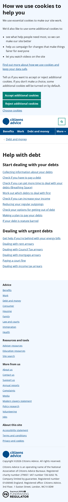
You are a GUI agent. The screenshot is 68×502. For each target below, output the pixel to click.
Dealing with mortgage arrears (22, 255)
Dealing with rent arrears (18, 244)
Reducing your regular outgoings (23, 204)
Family (6, 316)
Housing (7, 311)
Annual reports (11, 385)
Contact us (8, 374)
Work (20, 131)
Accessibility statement (15, 430)
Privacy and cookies (13, 440)
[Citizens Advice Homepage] (13, 121)
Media (6, 395)
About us (8, 369)
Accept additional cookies (22, 95)
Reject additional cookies (21, 103)
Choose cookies (12, 110)
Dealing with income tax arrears (22, 266)
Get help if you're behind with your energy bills (32, 238)
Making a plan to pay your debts (22, 215)
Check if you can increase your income (26, 198)
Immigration (9, 326)
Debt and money (38, 131)
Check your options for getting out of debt (29, 210)
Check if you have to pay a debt (22, 177)
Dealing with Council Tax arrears (23, 249)
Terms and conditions (15, 435)
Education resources (14, 350)
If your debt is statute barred (20, 221)
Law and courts (11, 321)
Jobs (5, 416)
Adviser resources (12, 345)
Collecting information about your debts (28, 172)
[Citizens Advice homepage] (13, 454)
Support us (9, 380)
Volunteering (10, 411)
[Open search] (61, 121)
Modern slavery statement (17, 401)
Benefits (8, 131)
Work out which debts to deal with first (27, 193)
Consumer (8, 305)
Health (6, 332)
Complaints (9, 390)
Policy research (11, 406)
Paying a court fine (14, 260)
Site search (9, 356)
